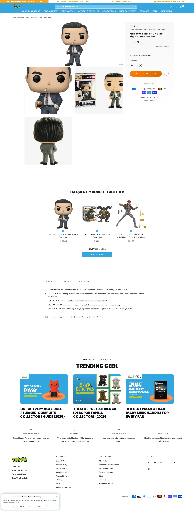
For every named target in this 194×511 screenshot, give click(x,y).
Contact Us (60, 461)
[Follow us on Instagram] (161, 462)
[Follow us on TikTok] (149, 469)
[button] (181, 6)
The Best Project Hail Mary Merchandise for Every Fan (147, 412)
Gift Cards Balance (19, 470)
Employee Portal (106, 483)
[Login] (171, 7)
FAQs (58, 483)
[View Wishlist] (176, 6)
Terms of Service (62, 476)
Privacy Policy (61, 465)
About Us (103, 461)
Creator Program (106, 472)
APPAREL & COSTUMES (88, 11)
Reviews (102, 480)
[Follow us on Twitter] (155, 462)
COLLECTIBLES (109, 11)
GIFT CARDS (166, 11)
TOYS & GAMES (50, 11)
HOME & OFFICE (68, 11)
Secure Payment (98, 317)
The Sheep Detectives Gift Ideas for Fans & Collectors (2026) (96, 412)
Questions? (78, 317)
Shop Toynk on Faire (20, 478)
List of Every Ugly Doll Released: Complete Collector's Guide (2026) (42, 412)
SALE (155, 11)
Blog (101, 476)
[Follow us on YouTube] (174, 462)
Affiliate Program (106, 468)
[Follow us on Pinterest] (167, 462)
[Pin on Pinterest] (150, 97)
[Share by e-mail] (158, 97)
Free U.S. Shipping (57, 317)
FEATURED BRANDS (31, 11)
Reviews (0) (84, 281)
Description (65, 281)
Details (48, 281)
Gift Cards (16, 467)
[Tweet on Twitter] (154, 97)
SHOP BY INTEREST (127, 11)
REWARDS (144, 11)
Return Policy (61, 468)
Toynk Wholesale (19, 474)
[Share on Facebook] (147, 97)
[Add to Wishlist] (166, 74)
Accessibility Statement (109, 465)
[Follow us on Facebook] (149, 462)
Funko (132, 26)
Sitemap (59, 480)
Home (14, 17)
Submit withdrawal (64, 487)
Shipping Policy (62, 472)
